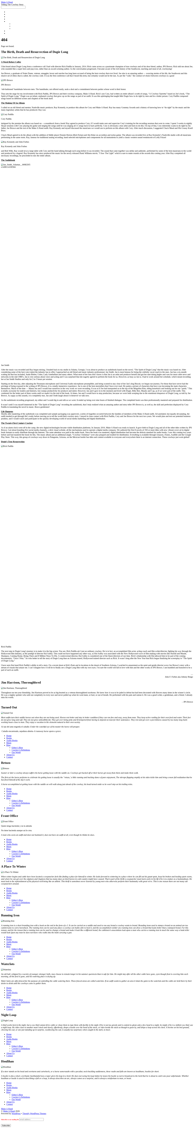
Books (9, 14)
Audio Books (12, 16)
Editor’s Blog (17, 24)
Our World (16, 28)
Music (8, 19)
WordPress (16, 1113)
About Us (10, 31)
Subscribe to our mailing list (10, 1119)
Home (8, 12)
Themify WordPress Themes (34, 1113)
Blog (8, 21)
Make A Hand (9, 1111)
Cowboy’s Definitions (21, 26)
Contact (9, 33)
